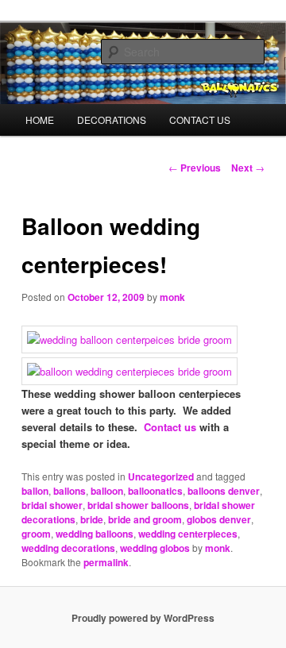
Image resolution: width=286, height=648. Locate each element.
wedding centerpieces (188, 533)
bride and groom (145, 519)
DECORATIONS (111, 119)
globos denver (219, 519)
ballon (34, 491)
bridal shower (52, 505)
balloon (107, 491)
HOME (39, 119)
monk (172, 297)
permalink (106, 562)
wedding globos (155, 548)
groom (36, 533)
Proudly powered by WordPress (143, 618)
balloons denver (223, 491)
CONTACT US (199, 119)
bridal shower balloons (138, 505)
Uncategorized (161, 476)
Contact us (170, 426)
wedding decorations (68, 548)
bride (91, 519)
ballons (69, 491)
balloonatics (155, 491)
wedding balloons (94, 533)
